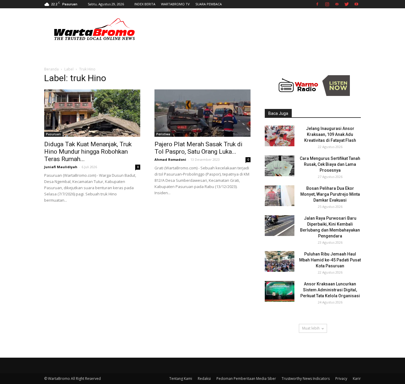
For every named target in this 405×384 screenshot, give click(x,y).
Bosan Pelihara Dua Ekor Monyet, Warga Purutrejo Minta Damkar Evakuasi (330, 194)
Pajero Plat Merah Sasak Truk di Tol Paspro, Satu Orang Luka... (198, 148)
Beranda (51, 69)
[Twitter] (346, 4)
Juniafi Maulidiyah (60, 167)
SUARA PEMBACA (208, 4)
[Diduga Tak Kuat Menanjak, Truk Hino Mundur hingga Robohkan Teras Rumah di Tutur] (92, 113)
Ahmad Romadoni (170, 159)
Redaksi (204, 378)
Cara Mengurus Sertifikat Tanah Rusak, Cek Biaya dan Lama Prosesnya (330, 164)
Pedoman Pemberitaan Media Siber (246, 378)
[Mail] (336, 4)
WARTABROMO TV (175, 4)
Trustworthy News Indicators (306, 378)
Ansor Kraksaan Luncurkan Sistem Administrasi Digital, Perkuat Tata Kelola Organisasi (330, 290)
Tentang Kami (180, 378)
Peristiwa (163, 134)
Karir (357, 378)
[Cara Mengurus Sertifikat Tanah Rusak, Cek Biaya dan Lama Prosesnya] (279, 165)
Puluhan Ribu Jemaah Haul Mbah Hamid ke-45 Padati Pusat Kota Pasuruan (330, 260)
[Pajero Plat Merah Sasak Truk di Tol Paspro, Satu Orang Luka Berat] (202, 113)
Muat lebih (311, 328)
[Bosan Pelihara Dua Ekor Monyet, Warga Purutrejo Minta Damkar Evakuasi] (279, 195)
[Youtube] (356, 4)
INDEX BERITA (144, 4)
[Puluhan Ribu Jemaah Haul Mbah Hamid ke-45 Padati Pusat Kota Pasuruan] (279, 261)
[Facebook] (317, 4)
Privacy (341, 378)
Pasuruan (53, 134)
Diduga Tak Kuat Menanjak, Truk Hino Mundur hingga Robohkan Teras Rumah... (88, 152)
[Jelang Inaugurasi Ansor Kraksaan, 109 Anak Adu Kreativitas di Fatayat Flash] (279, 136)
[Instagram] (327, 4)
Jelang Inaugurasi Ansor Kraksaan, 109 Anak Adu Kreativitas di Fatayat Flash (330, 134)
